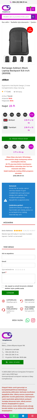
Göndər (10, 293)
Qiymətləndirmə (8, 269)
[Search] (33, 17)
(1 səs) (9, 91)
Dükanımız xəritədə (12, 349)
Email (4, 261)
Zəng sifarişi (14, 362)
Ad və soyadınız (8, 253)
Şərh (4, 272)
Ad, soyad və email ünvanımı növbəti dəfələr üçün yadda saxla (19, 287)
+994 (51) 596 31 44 (19, 2)
